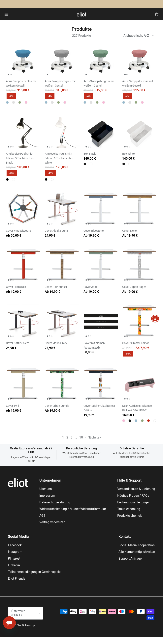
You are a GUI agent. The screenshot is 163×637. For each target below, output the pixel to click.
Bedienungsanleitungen (133, 502)
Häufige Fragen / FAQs (133, 495)
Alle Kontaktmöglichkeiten (136, 552)
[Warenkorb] (156, 14)
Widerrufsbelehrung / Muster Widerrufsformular (72, 509)
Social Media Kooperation (136, 545)
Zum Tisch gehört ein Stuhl (66, 4)
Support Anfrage (130, 558)
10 (81, 437)
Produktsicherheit (129, 516)
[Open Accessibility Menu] (155, 319)
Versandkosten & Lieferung (136, 489)
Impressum (47, 495)
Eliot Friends (16, 578)
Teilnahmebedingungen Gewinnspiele (34, 572)
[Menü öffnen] (6, 14)
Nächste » (95, 437)
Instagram (15, 552)
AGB (42, 516)
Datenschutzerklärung (54, 502)
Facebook (15, 545)
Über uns (45, 489)
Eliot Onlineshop (26, 625)
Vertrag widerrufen (52, 522)
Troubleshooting (128, 509)
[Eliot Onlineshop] (81, 14)
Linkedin (14, 565)
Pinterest (14, 558)
